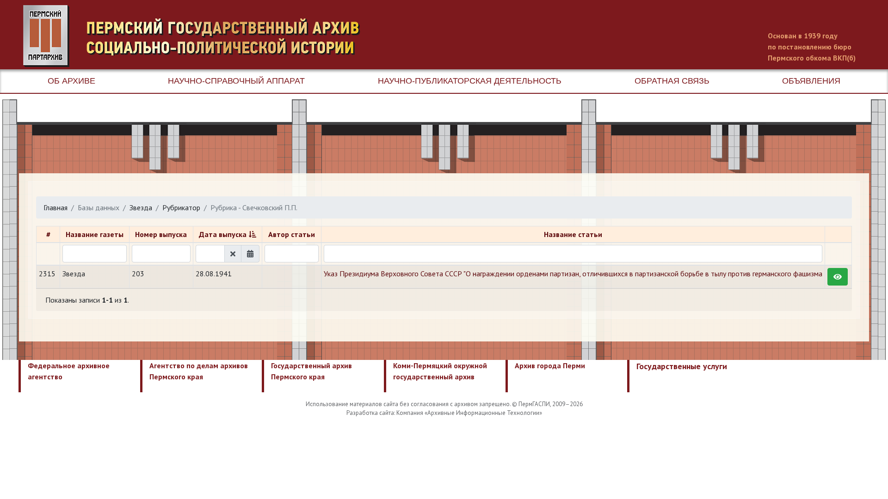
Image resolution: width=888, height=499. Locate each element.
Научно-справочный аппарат (236, 80)
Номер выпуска (161, 234)
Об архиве (71, 80)
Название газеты (94, 234)
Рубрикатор (181, 207)
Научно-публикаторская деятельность (469, 80)
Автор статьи (291, 234)
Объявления (811, 80)
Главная (55, 207)
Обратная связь (672, 80)
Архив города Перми (550, 365)
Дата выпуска (223, 234)
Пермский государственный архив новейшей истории (196, 36)
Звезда (141, 207)
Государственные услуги (681, 366)
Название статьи (573, 234)
